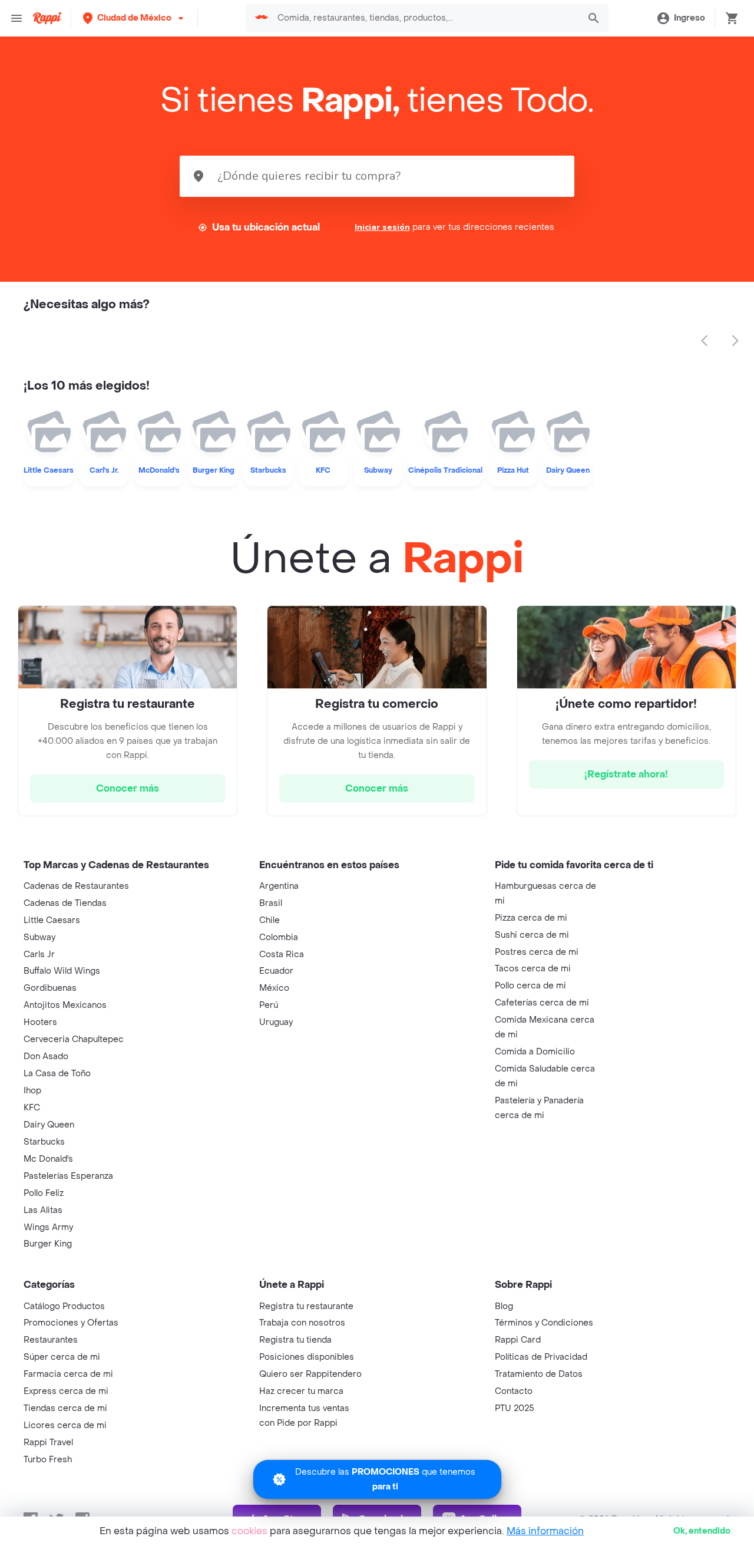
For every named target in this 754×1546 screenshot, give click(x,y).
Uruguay (276, 1022)
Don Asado (46, 1056)
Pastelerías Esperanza (68, 1176)
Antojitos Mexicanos (65, 1005)
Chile (269, 920)
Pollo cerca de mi (530, 985)
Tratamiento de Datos (539, 1374)
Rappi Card (518, 1340)
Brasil (270, 903)
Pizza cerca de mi (531, 918)
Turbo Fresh (48, 1459)
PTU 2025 (514, 1408)
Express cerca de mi (66, 1391)
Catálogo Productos (64, 1306)
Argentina (279, 886)
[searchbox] (424, 18)
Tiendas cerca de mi (65, 1408)
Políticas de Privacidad (541, 1357)
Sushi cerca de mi (532, 935)
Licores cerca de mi (65, 1425)
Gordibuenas (50, 988)
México (274, 988)
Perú (268, 1005)
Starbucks (44, 1142)
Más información (545, 1531)
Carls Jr (39, 954)
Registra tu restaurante (306, 1306)
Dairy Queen (49, 1124)
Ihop (32, 1090)
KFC (32, 1107)
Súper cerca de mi (62, 1357)
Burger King (48, 1244)
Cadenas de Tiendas (65, 903)
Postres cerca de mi (536, 952)
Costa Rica (281, 954)
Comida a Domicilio (535, 1051)
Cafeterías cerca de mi (542, 1002)
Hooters (40, 1022)
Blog (504, 1306)
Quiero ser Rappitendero (310, 1374)
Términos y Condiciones (544, 1323)
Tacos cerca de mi (533, 968)
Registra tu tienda (295, 1340)
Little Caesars (52, 920)
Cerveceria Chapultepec (74, 1039)
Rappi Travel (48, 1442)
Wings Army (48, 1227)
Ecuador (276, 971)
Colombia (278, 937)
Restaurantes (51, 1340)
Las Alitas (43, 1210)
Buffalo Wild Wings (62, 971)
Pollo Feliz (44, 1193)
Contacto (514, 1391)
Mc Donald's (48, 1159)
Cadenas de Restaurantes (76, 886)
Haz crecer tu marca (301, 1391)
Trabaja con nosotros (302, 1323)
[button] (134, 18)
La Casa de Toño (57, 1073)
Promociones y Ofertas (71, 1323)
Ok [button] (701, 1531)
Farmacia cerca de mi (68, 1374)
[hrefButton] (127, 788)
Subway (39, 937)
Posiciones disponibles (306, 1357)
